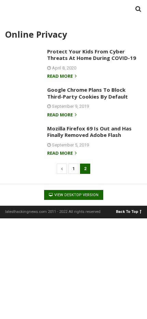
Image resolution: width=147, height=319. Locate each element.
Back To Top (127, 211)
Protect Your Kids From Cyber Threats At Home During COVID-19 (91, 55)
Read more (60, 76)
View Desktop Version (75, 195)
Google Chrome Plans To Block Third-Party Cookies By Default (87, 93)
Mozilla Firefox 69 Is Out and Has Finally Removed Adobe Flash (89, 132)
